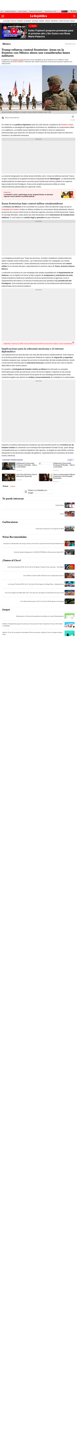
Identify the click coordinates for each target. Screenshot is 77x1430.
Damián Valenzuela (10, 11)
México (6, 44)
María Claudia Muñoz (12, 117)
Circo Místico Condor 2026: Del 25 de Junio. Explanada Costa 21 (43, 575)
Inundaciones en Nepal (35, 11)
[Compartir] (73, 117)
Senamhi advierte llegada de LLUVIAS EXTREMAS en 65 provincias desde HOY (39, 552)
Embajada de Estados (10, 209)
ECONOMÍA (27, 21)
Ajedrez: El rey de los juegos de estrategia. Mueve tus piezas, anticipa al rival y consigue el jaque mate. (32, 633)
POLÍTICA (14, 21)
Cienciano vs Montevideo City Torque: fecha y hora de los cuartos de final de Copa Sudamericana (33, 543)
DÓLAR (72, 21)
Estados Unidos (18, 60)
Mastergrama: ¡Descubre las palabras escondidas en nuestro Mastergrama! (40, 616)
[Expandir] (71, 25)
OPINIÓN (20, 21)
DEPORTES (54, 21)
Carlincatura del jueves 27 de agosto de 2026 (50, 528)
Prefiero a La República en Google (37, 492)
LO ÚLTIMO (6, 21)
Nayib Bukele (60, 505)
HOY (2, 11)
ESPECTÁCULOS (64, 21)
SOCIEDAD (35, 21)
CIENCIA (47, 21)
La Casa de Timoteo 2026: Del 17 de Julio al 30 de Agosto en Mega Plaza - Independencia (36, 584)
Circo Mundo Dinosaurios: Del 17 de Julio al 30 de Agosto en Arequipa (42, 601)
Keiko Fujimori (23, 11)
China (62, 514)
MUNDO (41, 21)
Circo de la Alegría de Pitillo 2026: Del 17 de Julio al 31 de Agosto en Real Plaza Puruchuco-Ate (34, 593)
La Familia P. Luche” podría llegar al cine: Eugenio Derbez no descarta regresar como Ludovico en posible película (28, 195)
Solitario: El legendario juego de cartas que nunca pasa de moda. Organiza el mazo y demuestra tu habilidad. (32, 625)
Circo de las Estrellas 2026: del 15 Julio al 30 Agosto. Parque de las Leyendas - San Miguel (36, 567)
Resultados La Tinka (50, 11)
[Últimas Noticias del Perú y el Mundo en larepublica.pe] (38, 16)
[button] (3, 16)
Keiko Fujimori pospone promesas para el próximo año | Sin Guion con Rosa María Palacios (50, 33)
